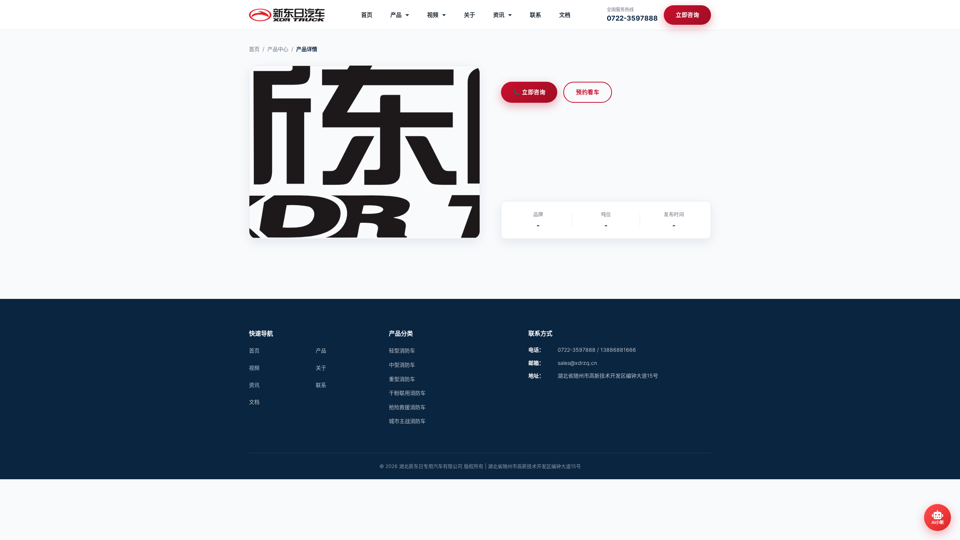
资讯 (499, 14)
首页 (366, 14)
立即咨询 (687, 14)
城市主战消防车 (407, 421)
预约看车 (587, 92)
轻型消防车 (402, 350)
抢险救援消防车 (407, 407)
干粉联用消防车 (407, 393)
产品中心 (277, 49)
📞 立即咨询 (529, 92)
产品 (396, 14)
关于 (469, 14)
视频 (433, 14)
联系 (535, 14)
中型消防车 (402, 365)
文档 (564, 14)
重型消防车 (402, 379)
